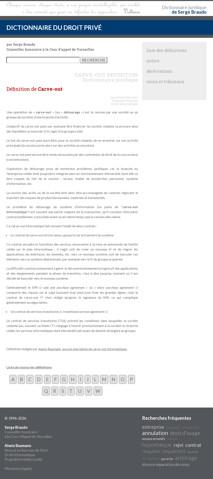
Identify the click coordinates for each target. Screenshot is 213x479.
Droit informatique (20, 454)
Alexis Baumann (49, 349)
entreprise (153, 427)
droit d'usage (185, 433)
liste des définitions (166, 50)
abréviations (159, 71)
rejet (178, 445)
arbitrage (186, 457)
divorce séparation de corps (165, 464)
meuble (172, 439)
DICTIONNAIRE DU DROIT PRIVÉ (54, 27)
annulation (155, 433)
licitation (150, 458)
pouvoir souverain (182, 427)
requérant (173, 451)
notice (152, 60)
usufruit (192, 452)
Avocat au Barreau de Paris (26, 450)
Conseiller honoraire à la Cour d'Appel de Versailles (28, 432)
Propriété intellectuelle (23, 459)
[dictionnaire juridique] (73, 8)
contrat (193, 445)
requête (151, 451)
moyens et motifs (153, 439)
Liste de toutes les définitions (29, 367)
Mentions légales (18, 468)
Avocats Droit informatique (124, 102)
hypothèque (157, 444)
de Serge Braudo (189, 12)
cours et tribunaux (165, 81)
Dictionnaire (174, 7)
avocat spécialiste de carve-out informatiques (94, 349)
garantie (167, 459)
